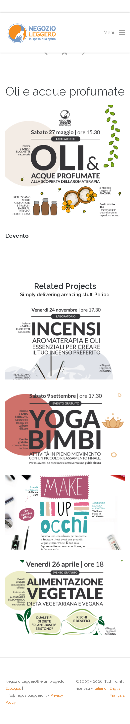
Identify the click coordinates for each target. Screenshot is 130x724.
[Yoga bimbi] (65, 463)
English (116, 688)
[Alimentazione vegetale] (65, 633)
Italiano (100, 688)
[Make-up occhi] (65, 548)
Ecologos (13, 688)
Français (117, 695)
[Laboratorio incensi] (65, 377)
